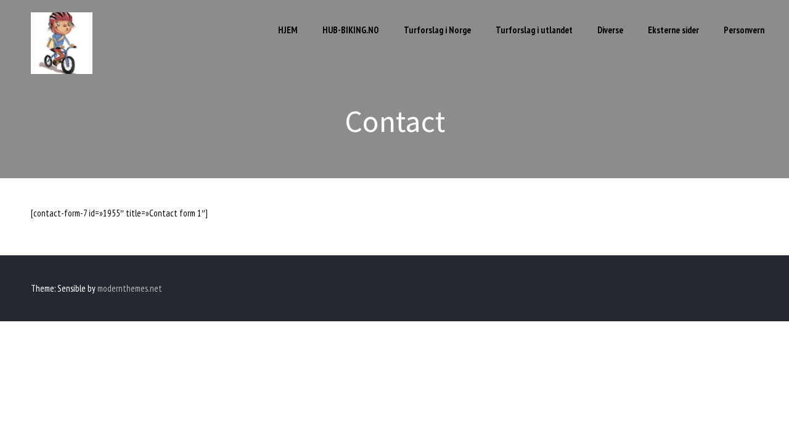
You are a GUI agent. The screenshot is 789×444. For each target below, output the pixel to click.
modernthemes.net (129, 288)
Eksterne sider (673, 30)
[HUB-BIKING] (61, 70)
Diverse (610, 30)
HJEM (288, 30)
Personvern (744, 30)
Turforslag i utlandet (534, 30)
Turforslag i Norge (437, 30)
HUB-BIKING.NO (350, 30)
